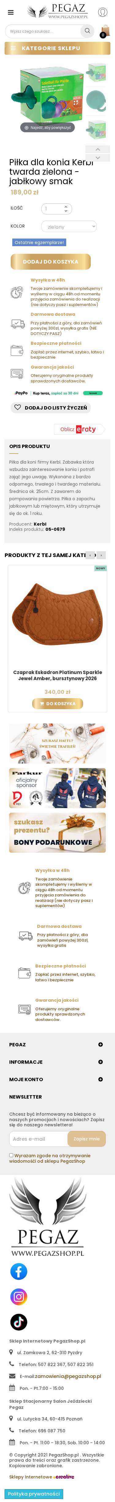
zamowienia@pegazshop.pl (68, 1376)
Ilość (17, 208)
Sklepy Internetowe (31, 1477)
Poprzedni (98, 149)
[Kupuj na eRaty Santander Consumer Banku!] (80, 429)
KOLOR (18, 226)
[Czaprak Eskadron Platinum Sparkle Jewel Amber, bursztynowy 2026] (57, 614)
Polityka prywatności (34, 1493)
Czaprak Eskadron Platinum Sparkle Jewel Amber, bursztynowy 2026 (57, 675)
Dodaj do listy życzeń (55, 407)
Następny (98, 158)
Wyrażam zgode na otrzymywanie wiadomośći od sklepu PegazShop (49, 1158)
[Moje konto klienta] (106, 12)
